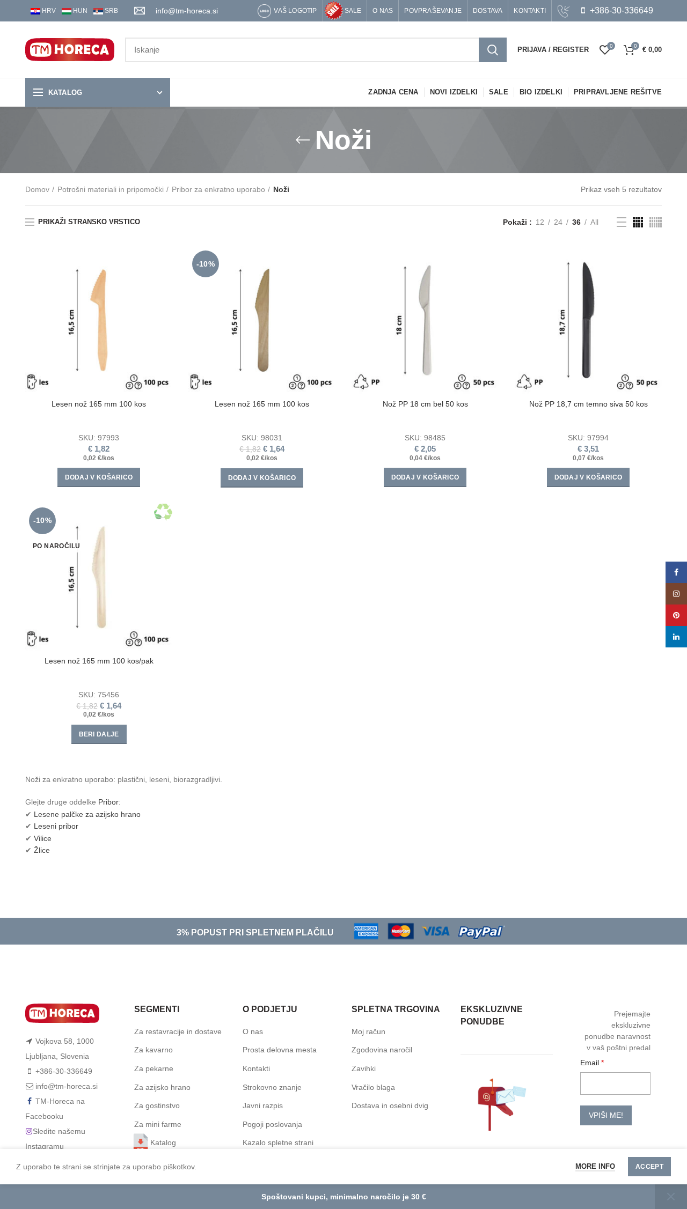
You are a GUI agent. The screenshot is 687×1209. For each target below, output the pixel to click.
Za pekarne (153, 1068)
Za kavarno (153, 1049)
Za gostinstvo (157, 1105)
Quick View (164, 288)
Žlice (42, 850)
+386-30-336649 (620, 10)
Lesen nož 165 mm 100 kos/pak (99, 661)
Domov (37, 189)
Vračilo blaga (373, 1087)
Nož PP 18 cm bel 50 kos (425, 404)
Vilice (43, 838)
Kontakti (256, 1068)
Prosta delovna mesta (280, 1049)
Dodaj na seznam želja (164, 312)
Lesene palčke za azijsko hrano (87, 814)
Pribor (108, 802)
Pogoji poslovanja (272, 1124)
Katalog (163, 1142)
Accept (649, 1166)
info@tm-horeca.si (187, 10)
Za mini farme (157, 1124)
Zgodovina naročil (382, 1049)
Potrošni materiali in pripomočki (110, 189)
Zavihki (364, 1068)
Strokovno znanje (272, 1087)
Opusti (671, 1196)
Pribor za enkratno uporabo (218, 189)
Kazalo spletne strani (278, 1142)
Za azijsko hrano (162, 1087)
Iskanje (493, 50)
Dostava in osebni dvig (390, 1105)
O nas (253, 1031)
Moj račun (368, 1031)
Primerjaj (164, 264)
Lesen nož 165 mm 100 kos (99, 404)
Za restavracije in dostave (178, 1031)
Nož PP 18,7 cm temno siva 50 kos (588, 404)
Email (590, 1062)
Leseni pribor (56, 826)
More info (595, 1166)
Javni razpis (263, 1105)
